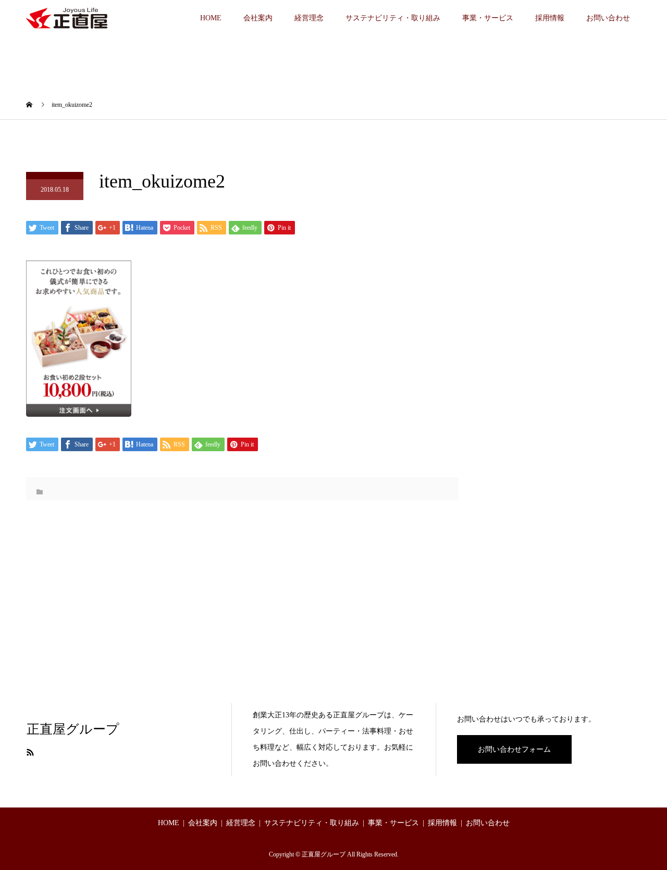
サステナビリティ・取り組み (392, 18)
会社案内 (258, 18)
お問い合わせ (608, 18)
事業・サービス (487, 18)
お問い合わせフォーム (514, 749)
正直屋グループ (73, 729)
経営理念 (309, 18)
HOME (210, 18)
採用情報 (549, 18)
